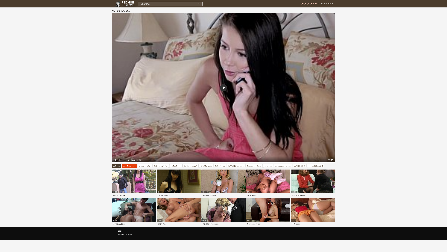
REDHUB (128, 3)
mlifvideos (268, 166)
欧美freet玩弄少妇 (161, 166)
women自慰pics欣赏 (315, 166)
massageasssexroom (283, 166)
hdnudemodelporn (254, 166)
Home (117, 166)
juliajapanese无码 (190, 166)
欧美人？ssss (220, 166)
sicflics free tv (176, 166)
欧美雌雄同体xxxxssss (236, 166)
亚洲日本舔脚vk (299, 166)
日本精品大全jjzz (206, 166)
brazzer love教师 (145, 166)
